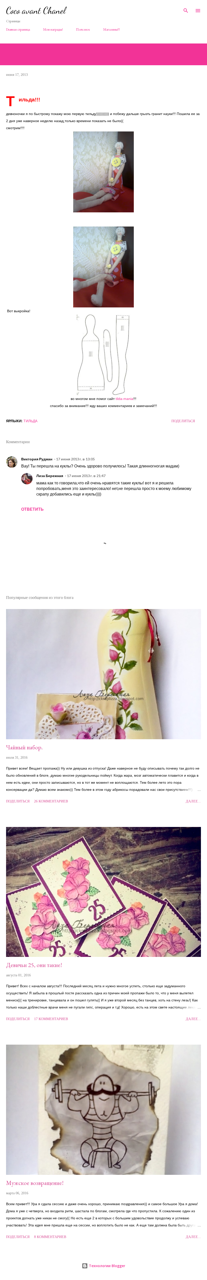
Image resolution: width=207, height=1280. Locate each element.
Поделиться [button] (183, 421)
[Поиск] (186, 9)
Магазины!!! (111, 29)
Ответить (32, 509)
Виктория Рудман (36, 459)
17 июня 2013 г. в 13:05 (75, 459)
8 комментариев (50, 1237)
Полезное (83, 29)
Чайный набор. (24, 747)
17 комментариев (51, 1019)
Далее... (193, 801)
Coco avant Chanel (36, 10)
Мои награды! (53, 29)
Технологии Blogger (106, 1265)
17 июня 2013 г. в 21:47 (86, 476)
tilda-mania (124, 399)
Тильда (30, 421)
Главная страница (18, 29)
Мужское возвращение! (35, 1183)
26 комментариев (51, 801)
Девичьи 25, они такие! (34, 965)
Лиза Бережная (49, 476)
